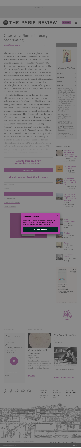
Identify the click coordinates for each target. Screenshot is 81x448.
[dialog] (40, 223)
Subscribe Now (40, 229)
